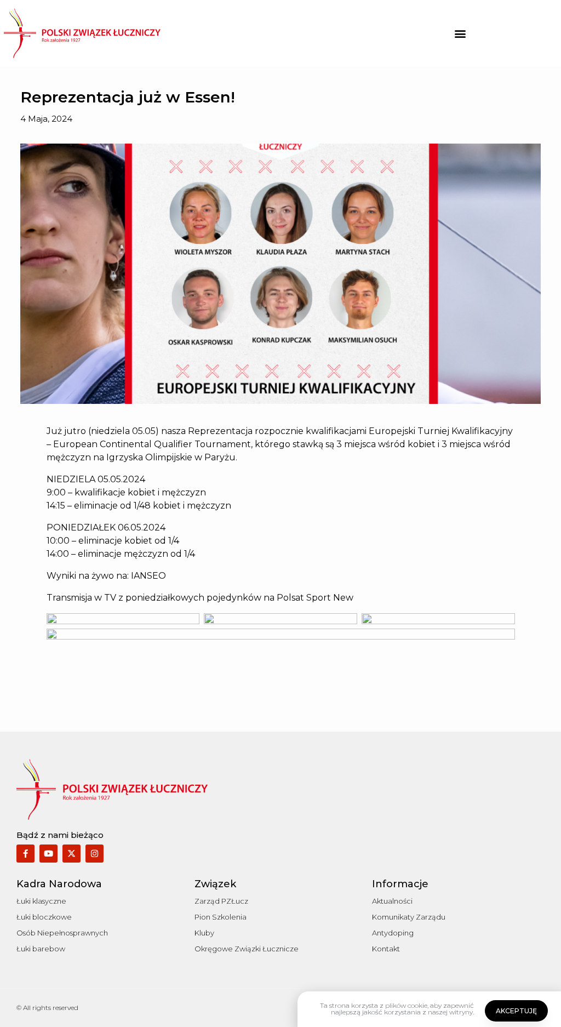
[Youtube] (48, 854)
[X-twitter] (71, 854)
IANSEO (148, 575)
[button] (460, 33)
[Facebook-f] (25, 854)
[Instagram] (94, 854)
